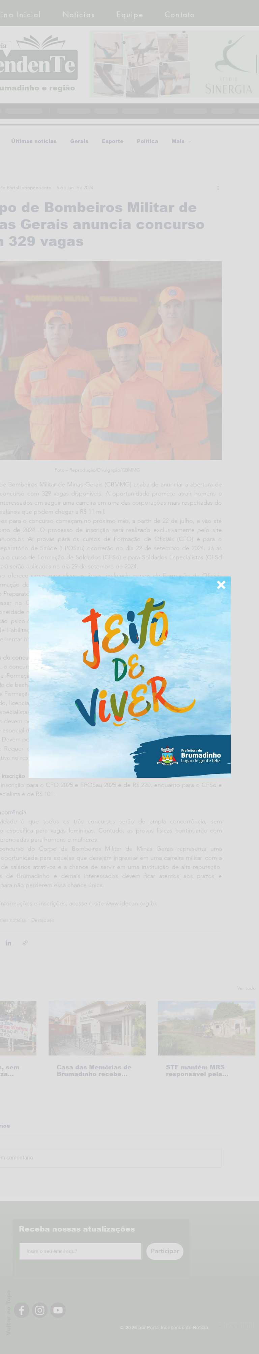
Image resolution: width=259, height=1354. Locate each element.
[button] (221, 585)
